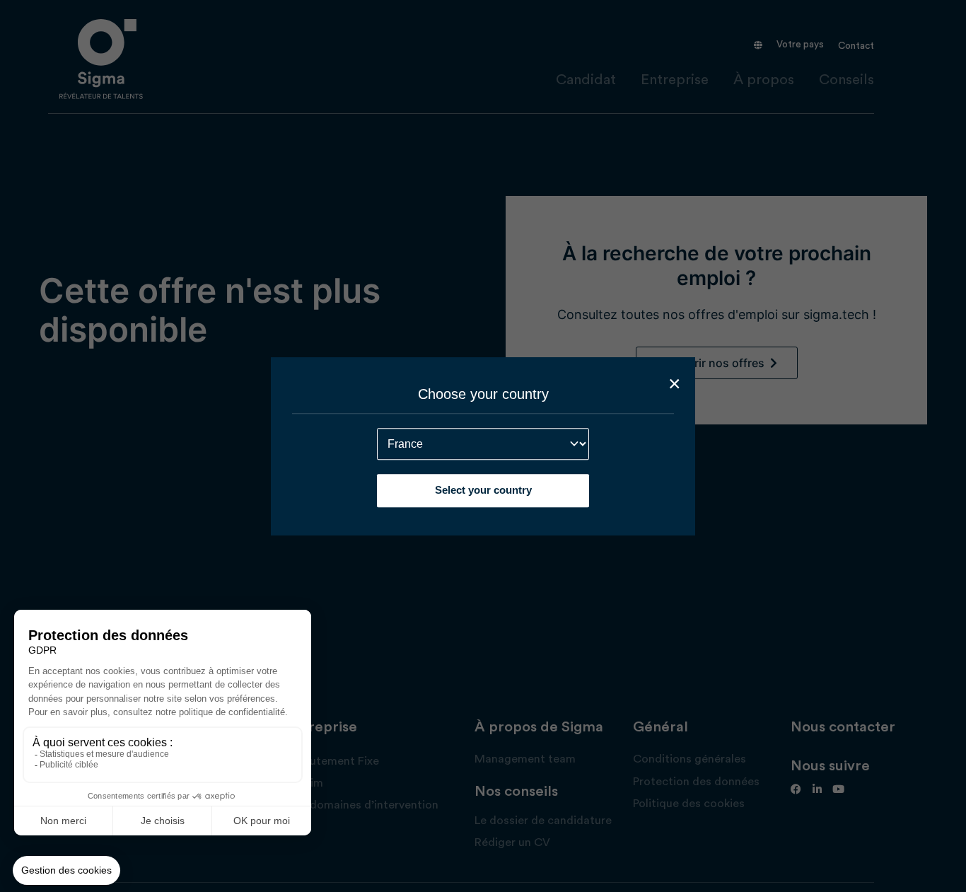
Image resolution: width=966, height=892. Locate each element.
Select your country (483, 490)
